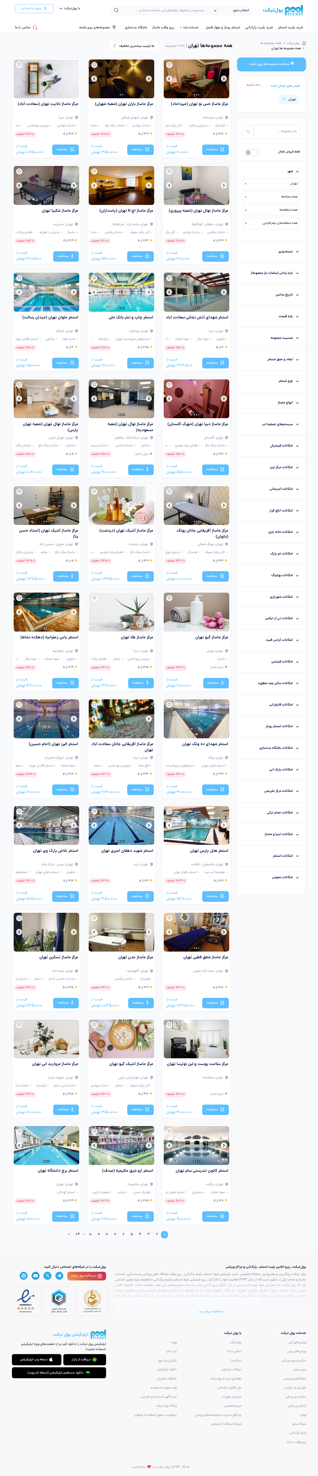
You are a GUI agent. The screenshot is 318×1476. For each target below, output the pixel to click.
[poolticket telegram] (59, 1276)
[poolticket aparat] (24, 1276)
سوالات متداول (231, 1369)
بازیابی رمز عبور (167, 1360)
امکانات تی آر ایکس (279, 618)
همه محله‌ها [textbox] (289, 197)
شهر (290, 171)
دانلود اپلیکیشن (167, 1369)
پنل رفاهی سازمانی (229, 1387)
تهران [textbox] (294, 183)
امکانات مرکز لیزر (281, 467)
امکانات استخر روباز (279, 726)
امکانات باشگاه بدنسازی (276, 748)
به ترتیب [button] (136, 46)
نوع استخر (285, 381)
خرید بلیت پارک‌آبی (259, 27)
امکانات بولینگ (282, 575)
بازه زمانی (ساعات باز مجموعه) (272, 273)
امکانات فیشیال (281, 446)
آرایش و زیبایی (296, 1406)
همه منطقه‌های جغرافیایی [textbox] (280, 223)
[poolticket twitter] (47, 1276)
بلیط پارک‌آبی (298, 1433)
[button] (68, 8)
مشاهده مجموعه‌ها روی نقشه (269, 64)
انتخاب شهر (241, 10)
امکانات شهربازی (281, 597)
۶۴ (78, 1234)
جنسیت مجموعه (282, 338)
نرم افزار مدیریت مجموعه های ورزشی (218, 1415)
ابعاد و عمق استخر (280, 359)
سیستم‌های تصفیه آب (277, 424)
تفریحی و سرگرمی (295, 1387)
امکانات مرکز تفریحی (278, 791)
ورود (174, 1342)
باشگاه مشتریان (167, 1378)
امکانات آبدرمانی (281, 489)
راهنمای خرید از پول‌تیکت (225, 1378)
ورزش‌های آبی (297, 1342)
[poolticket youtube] (36, 1276)
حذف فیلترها (253, 85)
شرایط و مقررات (231, 1397)
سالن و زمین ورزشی (293, 1360)
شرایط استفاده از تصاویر (226, 1424)
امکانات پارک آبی (281, 769)
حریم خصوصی (232, 1406)
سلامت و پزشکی (295, 1397)
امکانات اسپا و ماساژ (279, 834)
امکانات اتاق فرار (281, 510)
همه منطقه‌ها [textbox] (288, 210)
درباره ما (236, 1360)
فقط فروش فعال (289, 151)
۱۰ (90, 1234)
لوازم (303, 1415)
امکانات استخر (283, 856)
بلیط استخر (299, 1424)
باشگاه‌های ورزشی (294, 1378)
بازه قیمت (286, 316)
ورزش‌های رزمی (296, 1351)
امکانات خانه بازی (280, 532)
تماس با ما (23, 27)
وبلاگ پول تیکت (166, 1406)
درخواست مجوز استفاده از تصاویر (156, 1415)
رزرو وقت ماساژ (163, 27)
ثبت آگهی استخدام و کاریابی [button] (159, 1397)
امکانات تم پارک (281, 554)
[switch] (251, 152)
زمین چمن (299, 1369)
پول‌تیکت (235, 1342)
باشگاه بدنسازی (136, 27)
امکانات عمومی (282, 877)
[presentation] (224, 80)
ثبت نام (172, 1351)
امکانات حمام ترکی (280, 812)
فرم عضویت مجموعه (164, 1387)
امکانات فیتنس (282, 661)
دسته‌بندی (285, 251)
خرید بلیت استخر (290, 27)
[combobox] (271, 184)
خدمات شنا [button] (191, 27)
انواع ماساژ (285, 403)
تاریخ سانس (284, 295)
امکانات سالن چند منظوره (275, 683)
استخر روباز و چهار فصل (223, 27)
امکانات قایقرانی (281, 705)
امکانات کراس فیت (279, 640)
